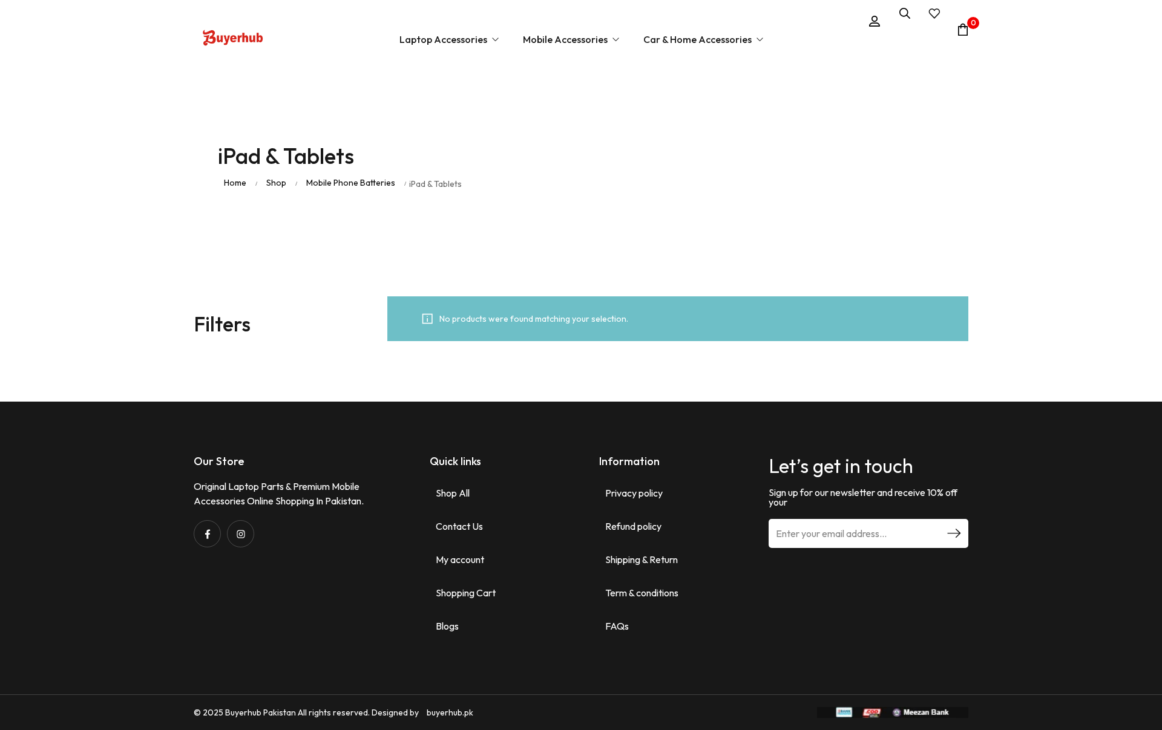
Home (235, 182)
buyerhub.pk (450, 712)
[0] (962, 29)
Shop (276, 182)
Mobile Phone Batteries (350, 182)
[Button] (233, 39)
